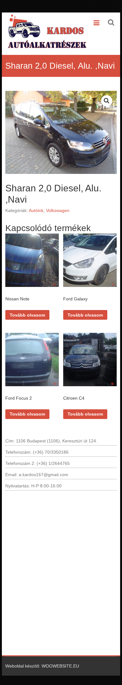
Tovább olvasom (27, 315)
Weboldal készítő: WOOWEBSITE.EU (42, 665)
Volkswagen (57, 210)
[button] (106, 100)
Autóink (36, 210)
